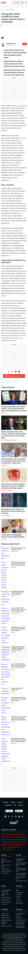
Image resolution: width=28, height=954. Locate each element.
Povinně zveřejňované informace (17, 950)
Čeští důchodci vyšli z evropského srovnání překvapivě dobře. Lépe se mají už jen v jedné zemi (13, 461)
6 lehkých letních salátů (21, 880)
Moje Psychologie (6, 834)
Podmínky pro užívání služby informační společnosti (14, 942)
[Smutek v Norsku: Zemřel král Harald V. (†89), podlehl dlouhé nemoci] (5, 705)
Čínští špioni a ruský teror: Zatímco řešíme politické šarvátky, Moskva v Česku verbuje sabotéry (18, 563)
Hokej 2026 (18, 894)
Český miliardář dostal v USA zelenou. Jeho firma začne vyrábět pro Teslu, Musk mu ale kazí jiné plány (13, 435)
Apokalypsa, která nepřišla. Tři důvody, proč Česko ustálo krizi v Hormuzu (13, 511)
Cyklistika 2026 (19, 903)
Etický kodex (6, 950)
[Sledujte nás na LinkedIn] (5, 816)
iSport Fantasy (10, 837)
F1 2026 (17, 899)
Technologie (4, 909)
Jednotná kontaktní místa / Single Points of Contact (13, 948)
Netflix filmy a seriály (6, 926)
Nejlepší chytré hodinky (6, 920)
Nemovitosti (9, 839)
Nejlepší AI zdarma (5, 918)
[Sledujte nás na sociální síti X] (9, 816)
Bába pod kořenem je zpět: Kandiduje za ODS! (18, 548)
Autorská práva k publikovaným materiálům (13, 941)
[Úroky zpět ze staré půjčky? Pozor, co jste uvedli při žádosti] (14, 526)
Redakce (13, 802)
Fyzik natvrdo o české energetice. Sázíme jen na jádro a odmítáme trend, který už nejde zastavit (13, 486)
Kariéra (21, 805)
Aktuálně (3, 855)
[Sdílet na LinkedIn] (19, 371)
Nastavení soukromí (8, 946)
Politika (3, 886)
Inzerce (20, 802)
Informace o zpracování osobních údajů (11, 944)
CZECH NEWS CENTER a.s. (20, 934)
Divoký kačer (4, 904)
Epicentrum (4, 859)
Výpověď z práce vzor (6, 902)
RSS (15, 805)
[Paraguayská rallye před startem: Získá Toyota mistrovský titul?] (5, 597)
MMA (17, 890)
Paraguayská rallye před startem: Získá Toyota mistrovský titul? (17, 593)
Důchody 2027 (19, 918)
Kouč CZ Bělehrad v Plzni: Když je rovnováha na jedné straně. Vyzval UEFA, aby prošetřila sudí (18, 665)
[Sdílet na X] (12, 371)
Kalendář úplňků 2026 (6, 871)
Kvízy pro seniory (5, 868)
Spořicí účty (18, 915)
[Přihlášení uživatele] (22, 2)
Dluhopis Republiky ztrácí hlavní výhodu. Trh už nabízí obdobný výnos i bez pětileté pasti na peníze (14, 409)
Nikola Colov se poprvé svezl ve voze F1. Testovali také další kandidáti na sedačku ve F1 (19, 718)
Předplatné (8, 805)
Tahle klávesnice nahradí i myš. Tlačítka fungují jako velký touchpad (18, 629)
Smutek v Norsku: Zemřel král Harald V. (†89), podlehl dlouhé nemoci (18, 699)
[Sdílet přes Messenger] (15, 371)
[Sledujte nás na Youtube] (19, 816)
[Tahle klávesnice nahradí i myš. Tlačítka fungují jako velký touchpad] (5, 635)
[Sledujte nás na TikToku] (22, 816)
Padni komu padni (5, 899)
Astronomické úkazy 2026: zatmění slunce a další (21, 869)
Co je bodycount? (5, 873)
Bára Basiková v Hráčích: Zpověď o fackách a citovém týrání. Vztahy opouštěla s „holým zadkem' (18, 740)
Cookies (23, 944)
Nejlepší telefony (5, 915)
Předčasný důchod (20, 913)
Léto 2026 (18, 855)
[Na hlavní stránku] (3, 2)
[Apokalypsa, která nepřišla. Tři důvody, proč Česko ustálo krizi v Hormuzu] (14, 500)
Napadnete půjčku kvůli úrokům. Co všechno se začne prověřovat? (18, 648)
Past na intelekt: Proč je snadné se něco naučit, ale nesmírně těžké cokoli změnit (18, 609)
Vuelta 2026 (9, 849)
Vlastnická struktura (18, 946)
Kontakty (5, 802)
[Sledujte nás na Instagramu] (15, 816)
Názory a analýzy (10, 9)
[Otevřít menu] (25, 2)
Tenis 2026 (18, 896)
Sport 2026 (19, 886)
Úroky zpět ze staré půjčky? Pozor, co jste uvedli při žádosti (13, 536)
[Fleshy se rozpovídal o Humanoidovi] (5, 691)
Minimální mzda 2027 (21, 920)
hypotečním (21, 106)
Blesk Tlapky (15, 834)
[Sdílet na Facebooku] (9, 371)
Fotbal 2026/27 (19, 892)
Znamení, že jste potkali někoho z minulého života (21, 864)
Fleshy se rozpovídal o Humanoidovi (17, 688)
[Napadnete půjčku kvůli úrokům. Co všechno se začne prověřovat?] (6, 653)
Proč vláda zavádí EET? (6, 897)
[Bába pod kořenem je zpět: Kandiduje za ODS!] (5, 553)
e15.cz (2, 9)
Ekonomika (19, 909)
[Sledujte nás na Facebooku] (12, 816)
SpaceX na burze (5, 913)
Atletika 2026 (19, 901)
